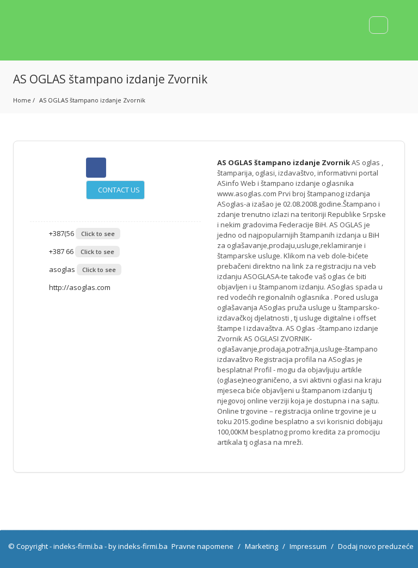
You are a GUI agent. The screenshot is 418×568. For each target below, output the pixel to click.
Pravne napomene (202, 546)
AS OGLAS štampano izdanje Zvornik (92, 100)
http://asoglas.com (78, 287)
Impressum (308, 546)
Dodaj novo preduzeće (376, 546)
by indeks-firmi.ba (138, 546)
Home (22, 100)
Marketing (261, 546)
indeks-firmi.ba (78, 546)
